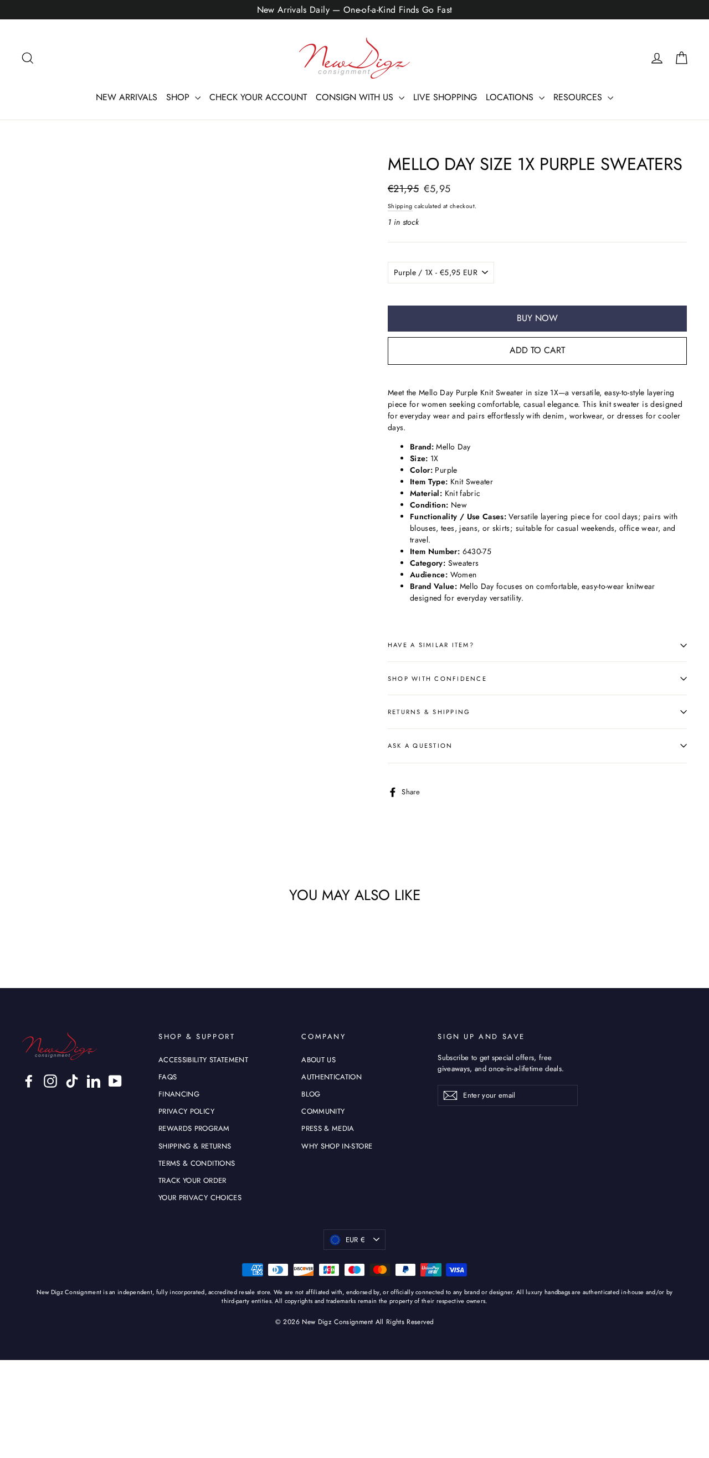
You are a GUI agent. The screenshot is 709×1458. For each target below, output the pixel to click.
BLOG (310, 1094)
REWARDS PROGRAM (193, 1128)
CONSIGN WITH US (356, 97)
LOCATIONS (511, 97)
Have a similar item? (431, 644)
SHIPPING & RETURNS (194, 1146)
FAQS (167, 1077)
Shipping (400, 206)
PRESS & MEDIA (327, 1128)
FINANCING (178, 1094)
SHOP (179, 97)
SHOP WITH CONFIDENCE (437, 678)
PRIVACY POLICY (186, 1111)
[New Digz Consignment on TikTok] (72, 1081)
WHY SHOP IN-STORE (336, 1146)
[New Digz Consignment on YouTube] (115, 1081)
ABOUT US (318, 1059)
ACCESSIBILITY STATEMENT (203, 1059)
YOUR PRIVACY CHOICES (200, 1197)
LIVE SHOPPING (445, 97)
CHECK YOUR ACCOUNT (258, 97)
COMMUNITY (323, 1111)
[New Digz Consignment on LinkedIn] (93, 1081)
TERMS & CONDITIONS (196, 1163)
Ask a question (420, 745)
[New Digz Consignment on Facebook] (28, 1081)
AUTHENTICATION (331, 1077)
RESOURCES (579, 97)
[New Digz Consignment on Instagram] (50, 1081)
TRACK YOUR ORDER (192, 1180)
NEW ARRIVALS (126, 97)
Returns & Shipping (429, 711)
